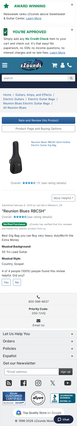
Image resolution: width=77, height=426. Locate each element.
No (17, 282)
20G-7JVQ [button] (38, 311)
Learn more (33, 18)
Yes (6, 282)
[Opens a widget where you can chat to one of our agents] (63, 419)
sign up (66, 371)
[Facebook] (24, 384)
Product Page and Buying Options (38, 128)
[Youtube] (67, 384)
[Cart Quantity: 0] (54, 65)
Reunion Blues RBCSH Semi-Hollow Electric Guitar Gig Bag (50, 144)
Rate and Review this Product (39, 120)
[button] (5, 65)
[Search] (71, 78)
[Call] (69, 65)
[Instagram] (38, 384)
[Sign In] (62, 65)
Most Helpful (62, 198)
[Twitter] (53, 384)
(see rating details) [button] (39, 217)
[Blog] (9, 384)
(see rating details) (53, 183)
